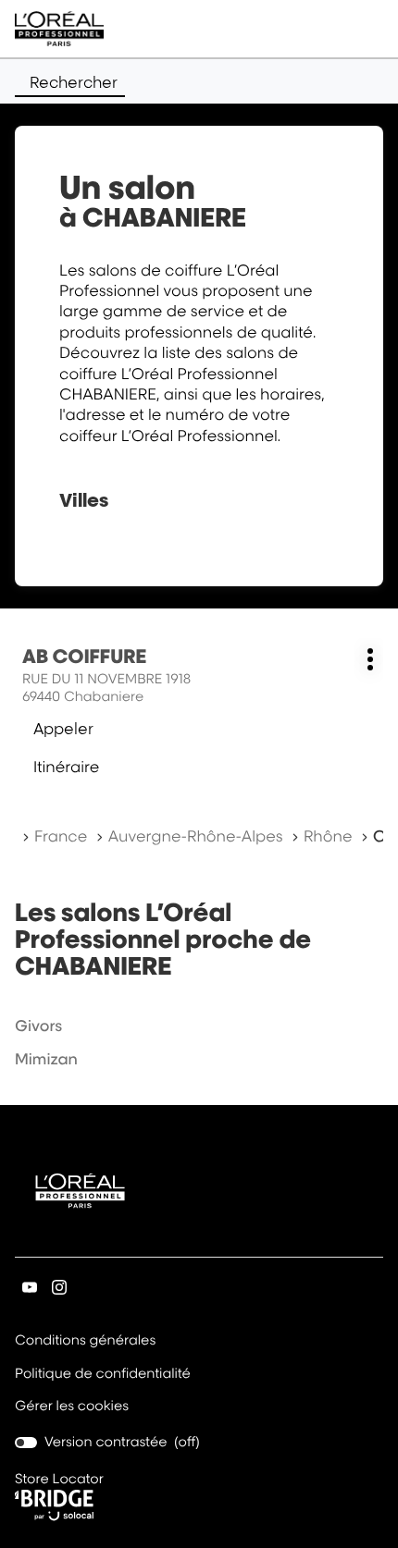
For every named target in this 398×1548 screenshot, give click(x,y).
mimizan (46, 1059)
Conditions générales (85, 1342)
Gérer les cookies (72, 1406)
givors (38, 1025)
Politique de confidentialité (103, 1375)
